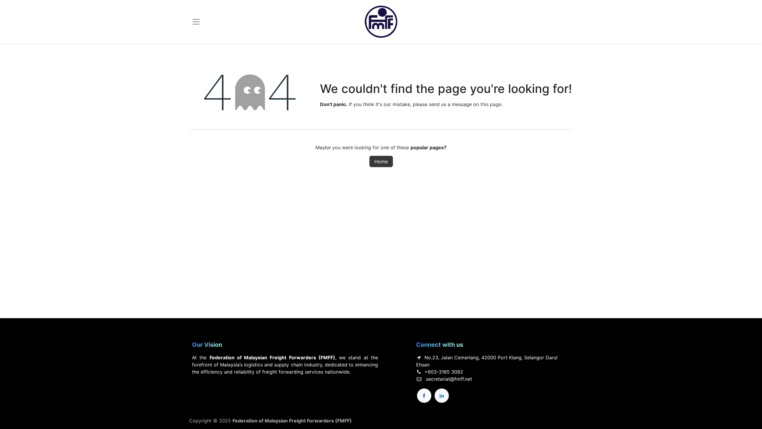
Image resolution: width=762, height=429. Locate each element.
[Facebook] (424, 395)
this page (490, 104)
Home (381, 161)
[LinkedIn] (442, 395)
